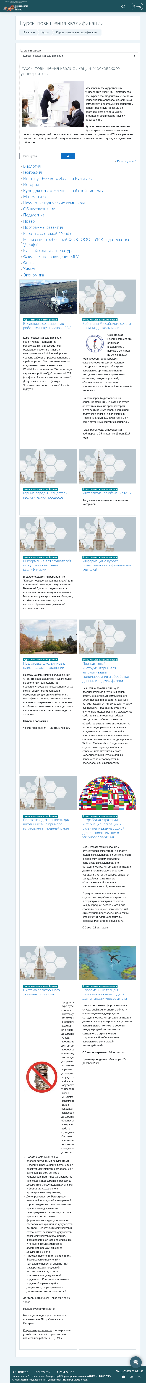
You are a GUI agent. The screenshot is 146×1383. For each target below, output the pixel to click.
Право (29, 221)
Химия (29, 269)
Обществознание (39, 209)
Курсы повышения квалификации (76, 32)
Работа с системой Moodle (47, 234)
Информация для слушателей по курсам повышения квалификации (47, 565)
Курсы (45, 32)
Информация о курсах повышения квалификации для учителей (107, 565)
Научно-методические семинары (54, 203)
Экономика (33, 275)
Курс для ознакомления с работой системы (63, 191)
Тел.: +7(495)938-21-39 (129, 1371)
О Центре (20, 1372)
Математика (34, 197)
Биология (32, 166)
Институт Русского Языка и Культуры (58, 179)
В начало (29, 32)
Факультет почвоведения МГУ (51, 257)
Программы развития (43, 227)
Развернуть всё (126, 161)
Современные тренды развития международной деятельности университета (104, 994)
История (31, 185)
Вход (137, 6)
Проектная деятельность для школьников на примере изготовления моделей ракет (46, 824)
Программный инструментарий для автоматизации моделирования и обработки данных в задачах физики (105, 672)
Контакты (42, 1372)
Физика (29, 263)
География (32, 172)
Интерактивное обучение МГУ (106, 493)
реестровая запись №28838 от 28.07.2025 (87, 1376)
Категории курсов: (30, 50)
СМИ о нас (65, 1372)
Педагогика (33, 215)
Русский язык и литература (48, 251)
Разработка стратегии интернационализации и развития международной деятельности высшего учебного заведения (103, 828)
